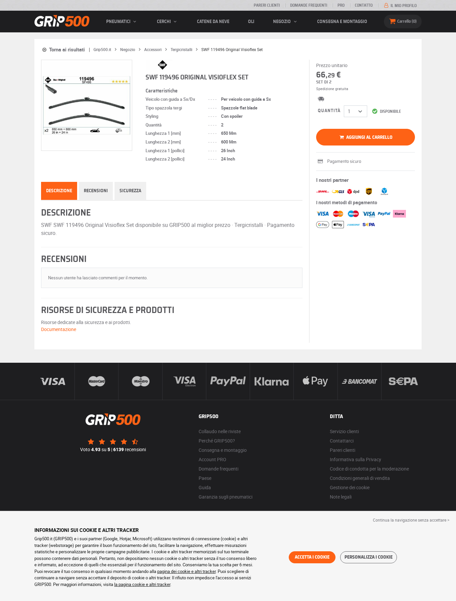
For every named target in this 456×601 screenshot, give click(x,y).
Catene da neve (213, 21)
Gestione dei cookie (350, 487)
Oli (251, 21)
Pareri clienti (267, 5)
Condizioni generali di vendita (360, 478)
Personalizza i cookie (369, 557)
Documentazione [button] (58, 329)
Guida (205, 487)
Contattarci (342, 440)
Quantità (329, 110)
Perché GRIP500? (217, 440)
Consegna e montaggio (342, 21)
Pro (341, 5)
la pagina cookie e (131, 584)
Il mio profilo (403, 6)
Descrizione (59, 191)
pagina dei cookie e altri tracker (186, 571)
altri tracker (159, 584)
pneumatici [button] (119, 21)
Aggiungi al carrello (369, 137)
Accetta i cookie (312, 557)
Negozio (282, 21)
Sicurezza (130, 191)
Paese (205, 478)
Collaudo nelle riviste (220, 431)
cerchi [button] (164, 21)
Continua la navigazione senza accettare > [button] (411, 520)
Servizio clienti (344, 431)
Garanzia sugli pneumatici (225, 497)
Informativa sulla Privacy (355, 459)
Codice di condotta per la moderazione (369, 469)
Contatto (364, 5)
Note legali (341, 497)
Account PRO (212, 459)
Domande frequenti (308, 5)
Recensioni (96, 191)
